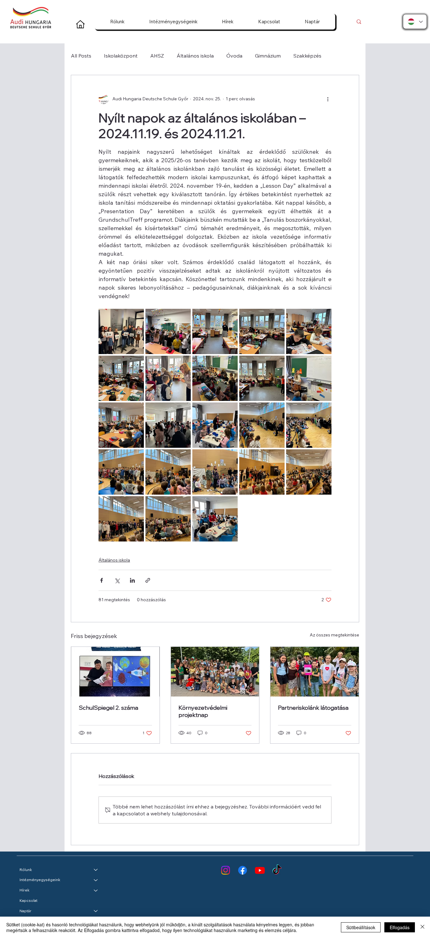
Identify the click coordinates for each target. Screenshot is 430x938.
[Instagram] (225, 870)
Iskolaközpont (121, 56)
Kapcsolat (28, 900)
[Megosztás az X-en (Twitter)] (117, 580)
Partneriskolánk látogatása (313, 707)
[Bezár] (422, 927)
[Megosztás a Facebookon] (102, 580)
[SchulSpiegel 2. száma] (115, 672)
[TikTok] (277, 870)
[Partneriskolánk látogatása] (314, 672)
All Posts (81, 56)
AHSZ (157, 56)
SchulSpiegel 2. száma (108, 707)
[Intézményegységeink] (96, 880)
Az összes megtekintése (334, 635)
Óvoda (234, 56)
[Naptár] (96, 911)
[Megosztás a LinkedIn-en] (132, 580)
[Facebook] (242, 870)
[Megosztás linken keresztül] (148, 580)
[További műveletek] (327, 99)
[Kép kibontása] (121, 331)
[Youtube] (260, 870)
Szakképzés (307, 56)
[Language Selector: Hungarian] (415, 21)
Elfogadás (400, 927)
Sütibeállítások (360, 927)
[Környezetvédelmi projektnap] (215, 672)
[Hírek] (96, 890)
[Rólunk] (96, 870)
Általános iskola (195, 56)
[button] (117, 21)
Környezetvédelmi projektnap (202, 711)
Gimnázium (268, 56)
